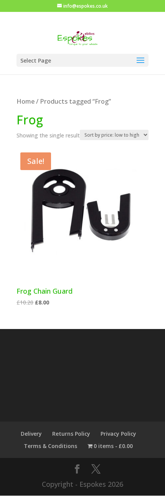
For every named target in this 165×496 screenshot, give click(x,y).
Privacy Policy (118, 433)
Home (25, 101)
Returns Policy (71, 433)
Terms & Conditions (50, 446)
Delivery (31, 433)
